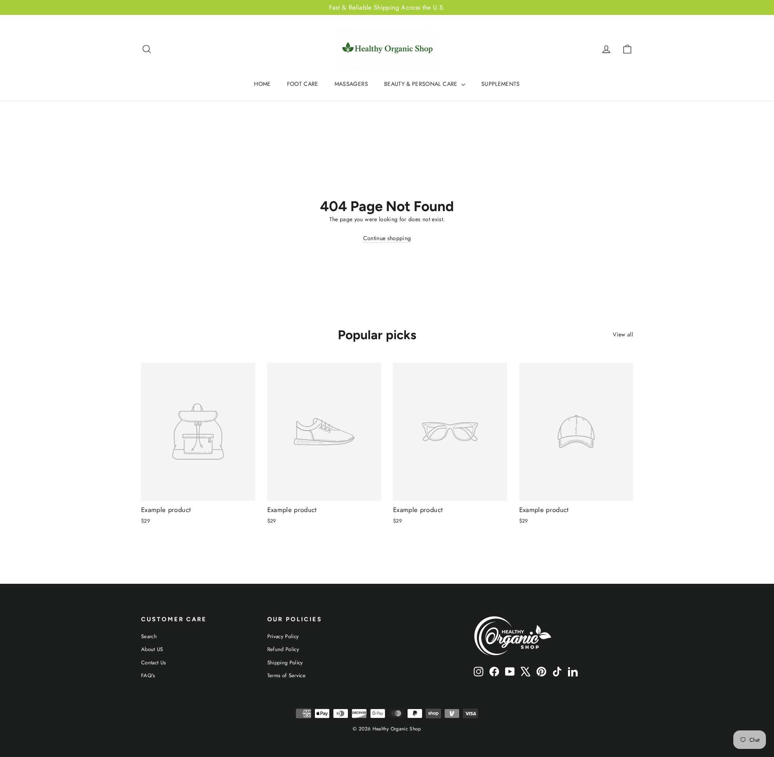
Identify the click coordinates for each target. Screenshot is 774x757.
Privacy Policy (283, 636)
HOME (262, 84)
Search (149, 636)
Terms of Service (286, 675)
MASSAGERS (351, 84)
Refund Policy (283, 649)
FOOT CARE (302, 84)
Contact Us (153, 662)
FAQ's (148, 675)
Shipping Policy (285, 662)
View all (623, 334)
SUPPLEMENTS (500, 84)
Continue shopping (387, 238)
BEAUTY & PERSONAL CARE (421, 84)
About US (152, 649)
